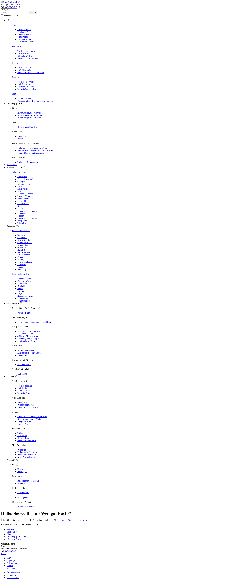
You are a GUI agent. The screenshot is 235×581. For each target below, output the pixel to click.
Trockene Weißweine (26, 51)
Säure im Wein (23, 391)
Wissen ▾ (10, 376)
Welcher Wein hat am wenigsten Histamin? (35, 150)
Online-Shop (12, 532)
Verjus (20, 139)
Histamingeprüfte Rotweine (29, 118)
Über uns (21, 469)
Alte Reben (22, 435)
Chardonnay (22, 237)
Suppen (20, 216)
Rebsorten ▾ (12, 226)
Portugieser (22, 291)
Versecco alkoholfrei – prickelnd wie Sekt (35, 101)
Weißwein (16, 46)
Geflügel (21, 181)
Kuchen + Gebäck (25, 194)
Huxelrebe (21, 250)
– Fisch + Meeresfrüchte (27, 336)
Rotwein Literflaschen (26, 89)
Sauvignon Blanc (24, 262)
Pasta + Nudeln (24, 201)
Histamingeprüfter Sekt (27, 127)
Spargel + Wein (24, 421)
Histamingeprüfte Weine (17, 537)
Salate (20, 208)
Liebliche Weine (24, 34)
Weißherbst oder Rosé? (27, 455)
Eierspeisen (22, 176)
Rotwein (15, 77)
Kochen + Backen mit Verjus (29, 331)
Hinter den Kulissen (26, 507)
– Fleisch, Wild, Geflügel (28, 338)
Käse (19, 191)
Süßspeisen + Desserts (27, 218)
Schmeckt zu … (19, 172)
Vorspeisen (22, 221)
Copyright (11, 560)
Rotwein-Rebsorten (20, 274)
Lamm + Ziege (23, 196)
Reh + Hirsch (23, 203)
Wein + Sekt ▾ (13, 20)
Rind (19, 206)
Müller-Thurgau (24, 255)
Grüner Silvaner (24, 247)
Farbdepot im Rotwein (27, 452)
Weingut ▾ (11, 460)
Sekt (14, 94)
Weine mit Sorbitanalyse (27, 162)
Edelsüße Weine (24, 39)
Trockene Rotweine (25, 82)
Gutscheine (22, 374)
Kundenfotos (23, 492)
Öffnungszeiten (13, 572)
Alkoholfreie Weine (25, 42)
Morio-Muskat (23, 252)
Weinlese (21, 433)
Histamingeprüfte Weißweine (29, 113)
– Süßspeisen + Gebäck (27, 341)
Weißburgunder (24, 269)
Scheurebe (21, 264)
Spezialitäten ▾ (13, 303)
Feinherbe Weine (24, 32)
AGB (9, 558)
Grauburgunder (24, 245)
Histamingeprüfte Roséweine (29, 115)
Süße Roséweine (24, 70)
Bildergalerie (22, 497)
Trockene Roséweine (26, 67)
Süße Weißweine (24, 53)
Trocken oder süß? (25, 386)
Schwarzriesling (24, 298)
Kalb (19, 186)
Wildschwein (23, 223)
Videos (20, 495)
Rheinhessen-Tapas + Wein (29, 419)
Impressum (11, 568)
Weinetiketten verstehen (27, 407)
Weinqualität (22, 402)
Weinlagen (22, 471)
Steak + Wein (23, 424)
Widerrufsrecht (13, 577)
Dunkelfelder (23, 286)
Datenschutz (12, 563)
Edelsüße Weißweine (26, 56)
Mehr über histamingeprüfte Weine (32, 148)
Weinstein (21, 450)
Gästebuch (22, 483)
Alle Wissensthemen (26, 457)
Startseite (10, 529)
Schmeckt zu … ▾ (14, 167)
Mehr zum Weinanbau (26, 440)
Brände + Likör (24, 364)
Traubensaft (22, 355)
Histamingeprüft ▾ (14, 103)
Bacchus (21, 235)
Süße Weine (22, 37)
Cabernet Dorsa (24, 279)
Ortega (20, 257)
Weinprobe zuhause (25, 405)
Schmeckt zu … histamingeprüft (31, 153)
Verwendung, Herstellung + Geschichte (34, 322)
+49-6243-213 (11, 7)
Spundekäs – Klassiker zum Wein (32, 416)
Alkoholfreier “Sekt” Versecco (30, 353)
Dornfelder (22, 283)
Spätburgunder (23, 301)
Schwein (21, 213)
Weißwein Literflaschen (27, 58)
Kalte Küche (22, 189)
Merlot (20, 288)
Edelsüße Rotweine (25, 87)
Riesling (20, 259)
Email (21, 7)
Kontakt (10, 565)
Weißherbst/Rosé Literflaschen (30, 72)
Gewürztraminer (24, 240)
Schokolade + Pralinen (27, 211)
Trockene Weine (24, 29)
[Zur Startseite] (11, 2)
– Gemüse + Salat (25, 334)
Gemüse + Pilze (24, 184)
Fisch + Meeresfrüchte (27, 179)
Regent (20, 293)
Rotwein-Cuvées (24, 393)
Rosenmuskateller (25, 296)
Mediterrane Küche (25, 198)
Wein (14, 25)
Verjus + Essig (23, 313)
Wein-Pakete (12, 164)
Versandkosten (13, 575)
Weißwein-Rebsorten (21, 230)
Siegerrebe (22, 267)
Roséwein (16, 63)
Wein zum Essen (14, 539)
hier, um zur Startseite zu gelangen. (72, 520)
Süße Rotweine (24, 84)
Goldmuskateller (24, 242)
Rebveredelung (23, 438)
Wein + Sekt (22, 136)
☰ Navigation (7, 15)
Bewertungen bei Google (28, 481)
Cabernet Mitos (24, 281)
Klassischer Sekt (24, 98)
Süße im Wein (23, 388)
